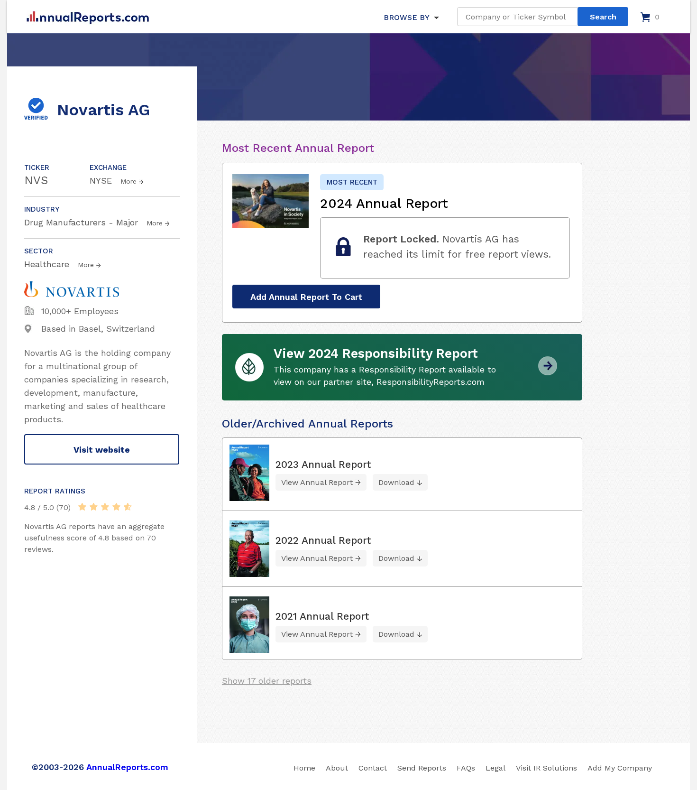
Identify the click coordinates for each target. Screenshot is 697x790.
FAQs (466, 767)
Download (396, 482)
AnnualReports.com (127, 767)
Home (304, 767)
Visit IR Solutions (546, 767)
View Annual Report (317, 482)
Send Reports (421, 767)
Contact (372, 767)
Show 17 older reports (267, 681)
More (128, 181)
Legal (495, 767)
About (337, 767)
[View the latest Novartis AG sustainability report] (547, 372)
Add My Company (619, 767)
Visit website (101, 450)
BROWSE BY (406, 17)
